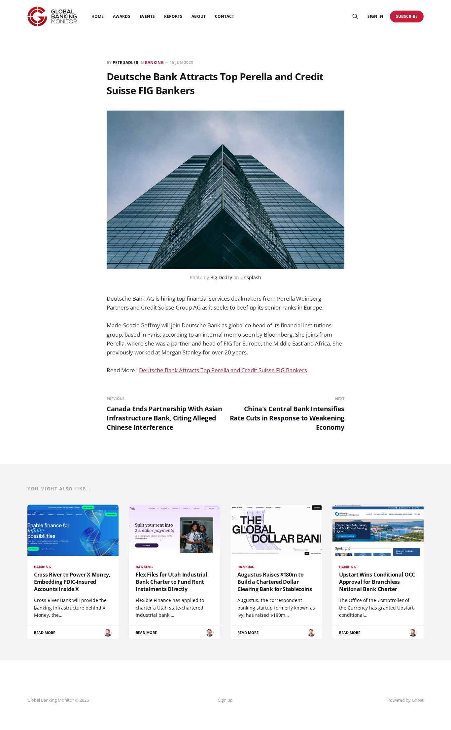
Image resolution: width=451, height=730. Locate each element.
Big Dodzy (221, 277)
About (198, 16)
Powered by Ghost (405, 700)
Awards (121, 16)
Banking (154, 62)
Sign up (225, 700)
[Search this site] (355, 16)
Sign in (375, 16)
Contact (224, 16)
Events (147, 16)
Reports (173, 16)
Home (97, 16)
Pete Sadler (125, 62)
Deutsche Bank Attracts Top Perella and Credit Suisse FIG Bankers (223, 370)
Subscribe (407, 16)
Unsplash (250, 277)
